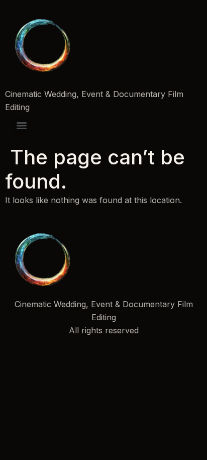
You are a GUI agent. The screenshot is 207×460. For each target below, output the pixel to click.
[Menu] (22, 125)
